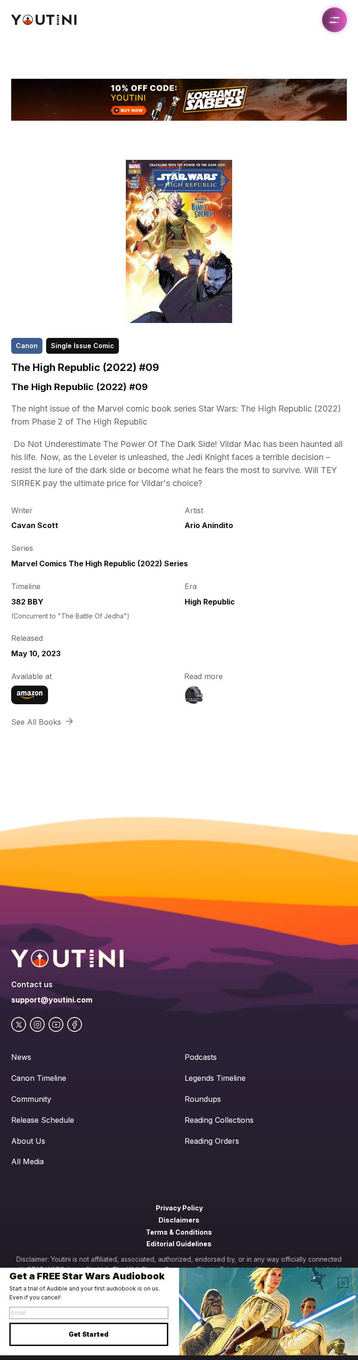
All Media (27, 1161)
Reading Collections (219, 1120)
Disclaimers (179, 1220)
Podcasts (201, 1057)
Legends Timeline (215, 1078)
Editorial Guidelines (179, 1244)
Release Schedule (42, 1120)
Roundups (203, 1099)
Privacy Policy (179, 1208)
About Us (28, 1141)
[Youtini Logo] (43, 19)
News (21, 1057)
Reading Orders (212, 1141)
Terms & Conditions (179, 1232)
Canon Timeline (38, 1078)
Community (31, 1099)
